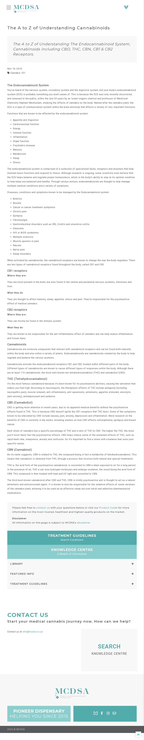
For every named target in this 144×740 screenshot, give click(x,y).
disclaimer (83, 522)
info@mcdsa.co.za (33, 631)
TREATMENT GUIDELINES (28, 583)
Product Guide (108, 507)
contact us (43, 507)
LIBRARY (16, 563)
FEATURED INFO (22, 573)
